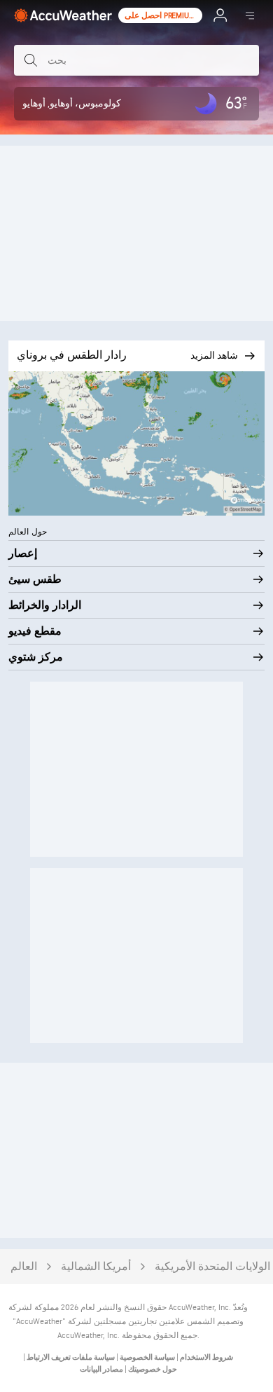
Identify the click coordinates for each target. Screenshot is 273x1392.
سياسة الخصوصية (146, 1357)
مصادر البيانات (101, 1369)
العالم (23, 1267)
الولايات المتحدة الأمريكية (212, 1267)
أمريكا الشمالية (96, 1267)
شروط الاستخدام (205, 1357)
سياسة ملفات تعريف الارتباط (70, 1357)
